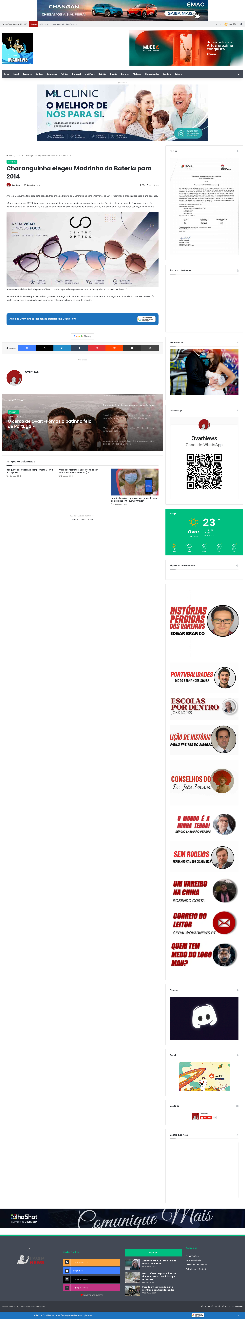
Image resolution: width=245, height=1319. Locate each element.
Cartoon (125, 74)
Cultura (39, 74)
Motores (137, 74)
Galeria (113, 74)
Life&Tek (89, 74)
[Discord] (204, 1018)
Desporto (27, 74)
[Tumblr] (79, 348)
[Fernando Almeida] (204, 856)
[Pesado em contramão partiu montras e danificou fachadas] (132, 1291)
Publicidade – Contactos (197, 1269)
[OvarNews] (17, 48)
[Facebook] (27, 348)
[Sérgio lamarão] (204, 823)
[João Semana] (204, 783)
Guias (177, 74)
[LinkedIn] (62, 348)
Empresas (52, 74)
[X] (45, 348)
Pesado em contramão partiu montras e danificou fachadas (158, 1288)
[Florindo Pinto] (204, 955)
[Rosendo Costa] (204, 891)
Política (64, 74)
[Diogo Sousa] (204, 677)
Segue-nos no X (179, 1134)
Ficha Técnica (192, 1256)
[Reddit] (114, 348)
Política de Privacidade (196, 1265)
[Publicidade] (204, 394)
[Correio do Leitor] (204, 923)
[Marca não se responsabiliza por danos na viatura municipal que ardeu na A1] (132, 1277)
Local (16, 74)
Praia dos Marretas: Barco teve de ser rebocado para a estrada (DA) (78, 471)
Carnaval (76, 74)
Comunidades (152, 74)
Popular (153, 1252)
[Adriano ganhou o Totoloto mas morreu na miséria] (132, 1264)
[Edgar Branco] (204, 623)
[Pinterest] (97, 348)
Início (6, 74)
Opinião (102, 74)
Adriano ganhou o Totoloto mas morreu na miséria (159, 1262)
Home (11, 155)
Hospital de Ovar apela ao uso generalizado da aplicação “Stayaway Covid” (134, 499)
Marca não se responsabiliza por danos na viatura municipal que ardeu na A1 (159, 1276)
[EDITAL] (204, 206)
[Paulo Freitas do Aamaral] (204, 740)
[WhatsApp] (204, 458)
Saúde (166, 74)
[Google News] (82, 336)
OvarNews (16, 185)
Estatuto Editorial (193, 1260)
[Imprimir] (150, 348)
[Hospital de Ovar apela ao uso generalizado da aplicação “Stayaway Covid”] (135, 482)
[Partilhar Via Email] (132, 348)
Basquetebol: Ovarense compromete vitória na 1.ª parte (30, 471)
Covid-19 (19, 155)
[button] (122, 1315)
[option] (82, 422)
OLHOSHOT (238, 1306)
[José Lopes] (204, 709)
